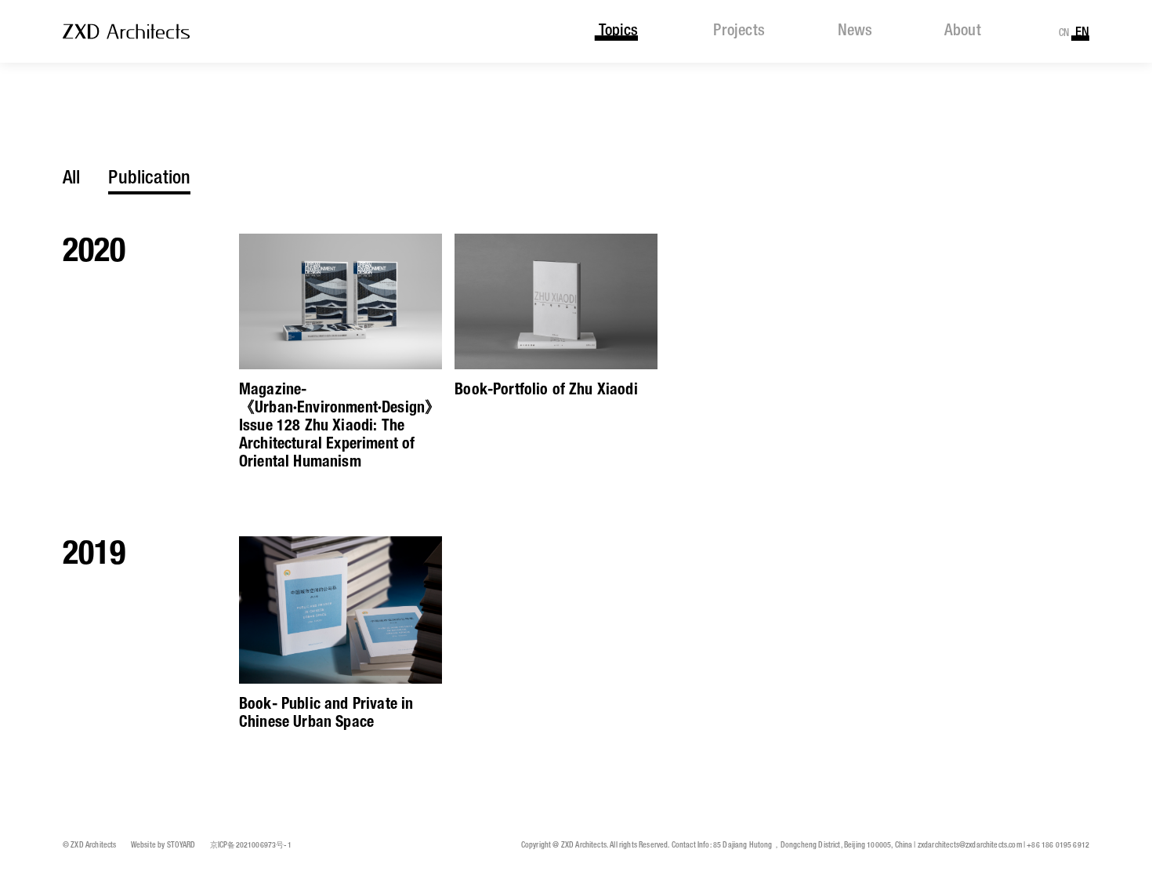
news (854, 31)
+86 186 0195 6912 (1058, 845)
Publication (149, 178)
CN (1064, 33)
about (963, 31)
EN (1082, 32)
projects (739, 31)
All (71, 178)
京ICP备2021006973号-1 (251, 845)
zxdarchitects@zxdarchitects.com (970, 845)
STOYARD (181, 845)
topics (618, 31)
